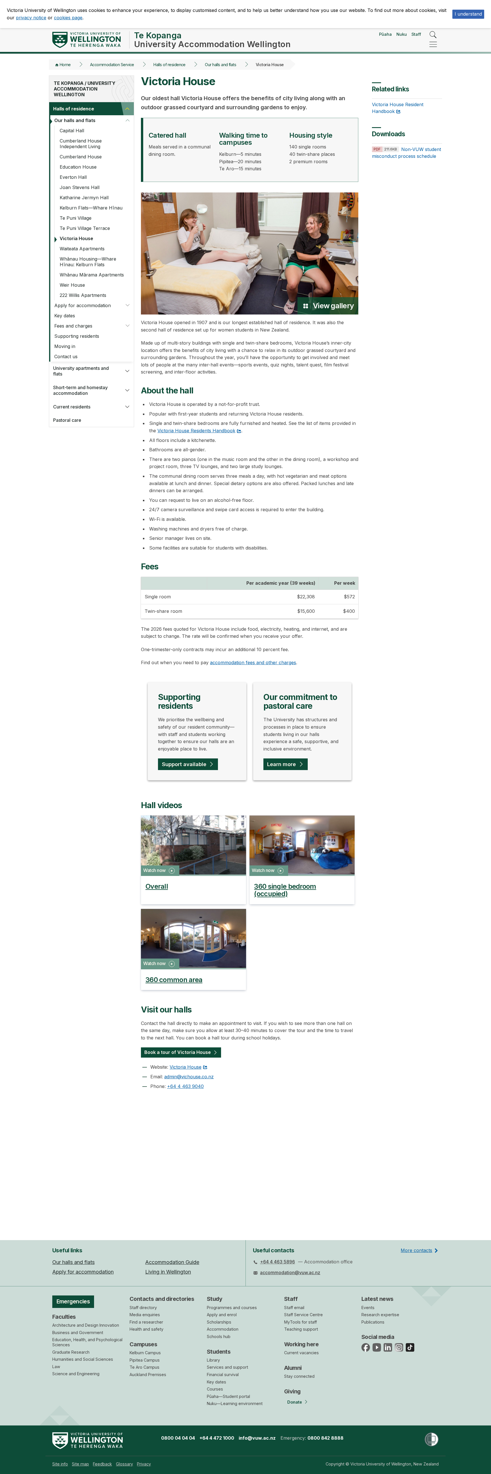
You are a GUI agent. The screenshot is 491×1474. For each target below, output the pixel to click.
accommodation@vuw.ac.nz (290, 1272)
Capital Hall (72, 130)
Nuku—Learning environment (235, 1403)
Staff (416, 34)
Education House (78, 167)
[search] (433, 35)
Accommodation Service (112, 64)
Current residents (71, 407)
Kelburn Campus (145, 1352)
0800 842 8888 (325, 1438)
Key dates (64, 315)
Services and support (227, 1367)
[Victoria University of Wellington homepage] (86, 40)
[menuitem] (60, 1464)
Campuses (143, 1344)
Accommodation (222, 1329)
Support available (184, 764)
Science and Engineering (75, 1373)
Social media (377, 1336)
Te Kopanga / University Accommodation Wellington (84, 88)
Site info (60, 1464)
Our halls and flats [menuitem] (73, 1262)
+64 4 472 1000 (216, 1438)
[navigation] (433, 45)
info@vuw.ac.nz (257, 1438)
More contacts (416, 1250)
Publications (372, 1322)
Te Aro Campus (144, 1367)
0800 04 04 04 (178, 1438)
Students (218, 1351)
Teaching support (301, 1329)
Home (65, 64)
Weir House (72, 285)
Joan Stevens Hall (79, 187)
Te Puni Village (75, 218)
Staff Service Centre (303, 1314)
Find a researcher (146, 1322)
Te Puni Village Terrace (85, 228)
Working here (301, 1344)
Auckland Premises (148, 1374)
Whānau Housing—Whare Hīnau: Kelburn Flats (88, 261)
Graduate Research (71, 1352)
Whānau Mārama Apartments (92, 275)
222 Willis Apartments (83, 295)
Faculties (64, 1316)
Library (213, 1360)
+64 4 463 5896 (277, 1262)
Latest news (377, 1298)
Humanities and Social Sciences (82, 1359)
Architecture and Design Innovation (85, 1325)
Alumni (293, 1367)
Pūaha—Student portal (228, 1396)
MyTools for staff (300, 1322)
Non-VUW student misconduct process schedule (406, 152)
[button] (127, 108)
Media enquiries (145, 1314)
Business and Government (77, 1332)
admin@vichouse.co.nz (189, 1076)
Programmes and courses (232, 1307)
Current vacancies (301, 1352)
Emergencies (73, 1301)
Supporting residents (76, 336)
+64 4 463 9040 (185, 1086)
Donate (294, 1402)
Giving (292, 1391)
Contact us (66, 356)
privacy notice (31, 17)
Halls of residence (169, 64)
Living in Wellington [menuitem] (168, 1272)
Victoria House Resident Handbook (397, 108)
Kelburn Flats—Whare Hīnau (91, 208)
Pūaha (385, 34)
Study (214, 1298)
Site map (80, 1464)
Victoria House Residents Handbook (196, 430)
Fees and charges (73, 326)
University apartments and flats (81, 371)
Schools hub (218, 1336)
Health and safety (146, 1329)
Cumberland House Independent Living (81, 143)
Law (56, 1366)
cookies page (68, 17)
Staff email (294, 1307)
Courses (215, 1389)
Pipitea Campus (145, 1360)
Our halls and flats (220, 64)
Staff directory (143, 1307)
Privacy (144, 1464)
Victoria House (76, 238)
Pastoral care (67, 420)
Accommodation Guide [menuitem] (172, 1262)
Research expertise (380, 1314)
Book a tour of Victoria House (177, 1052)
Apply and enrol (222, 1314)
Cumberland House (81, 157)
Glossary (124, 1464)
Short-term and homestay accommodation (80, 390)
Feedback (102, 1464)
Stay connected (299, 1376)
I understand (468, 14)
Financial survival (223, 1374)
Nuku (401, 34)
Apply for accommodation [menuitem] (83, 1272)
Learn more (281, 764)
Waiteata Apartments (82, 248)
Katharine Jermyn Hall (84, 197)
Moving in (64, 346)
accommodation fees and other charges (253, 662)
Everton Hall (73, 177)
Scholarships (219, 1322)
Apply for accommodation (82, 305)
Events (368, 1307)
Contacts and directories (162, 1298)
